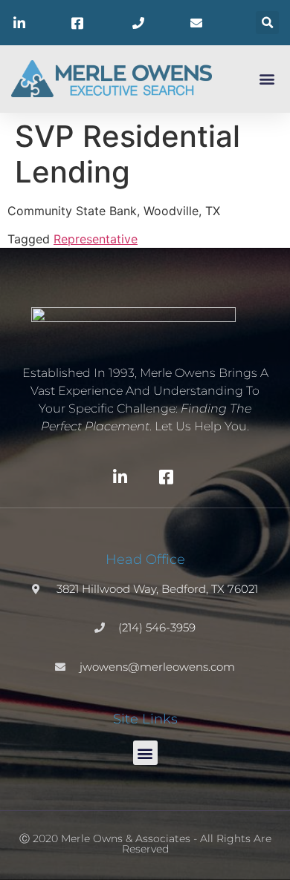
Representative (96, 239)
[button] (267, 22)
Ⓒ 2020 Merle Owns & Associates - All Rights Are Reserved (145, 844)
